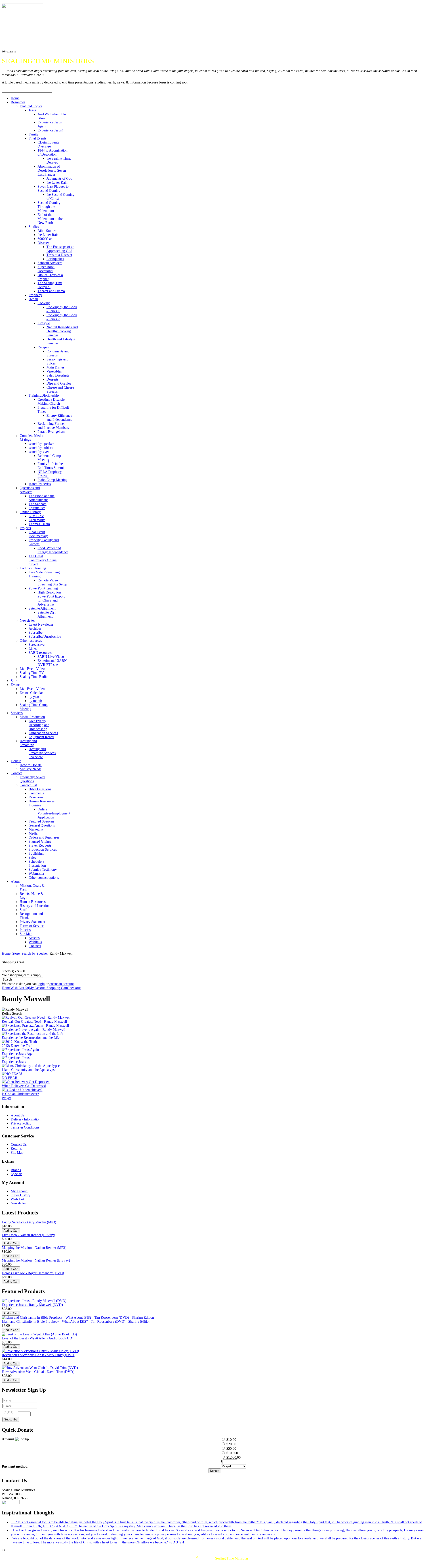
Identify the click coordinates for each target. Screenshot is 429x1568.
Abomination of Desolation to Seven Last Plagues (52, 170)
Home (15, 98)
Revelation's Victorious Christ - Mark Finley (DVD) (38, 1355)
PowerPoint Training (43, 588)
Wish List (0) (20, 988)
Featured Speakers (42, 821)
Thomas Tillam (39, 524)
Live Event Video (32, 669)
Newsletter (27, 620)
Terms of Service (32, 926)
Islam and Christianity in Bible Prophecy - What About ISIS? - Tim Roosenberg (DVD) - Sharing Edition (76, 1321)
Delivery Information (25, 1119)
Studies (34, 227)
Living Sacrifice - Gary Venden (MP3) (29, 1222)
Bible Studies (47, 231)
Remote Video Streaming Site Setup (52, 582)
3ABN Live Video (51, 656)
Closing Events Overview (48, 144)
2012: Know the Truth (17, 1045)
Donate (16, 761)
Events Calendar (31, 693)
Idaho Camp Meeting (52, 480)
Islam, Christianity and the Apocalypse (29, 1070)
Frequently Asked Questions (32, 779)
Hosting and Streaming (28, 743)
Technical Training (33, 568)
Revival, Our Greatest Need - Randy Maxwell (34, 1021)
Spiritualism (37, 508)
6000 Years (45, 239)
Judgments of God (59, 178)
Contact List (28, 785)
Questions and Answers (30, 490)
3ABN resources (40, 652)
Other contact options (44, 877)
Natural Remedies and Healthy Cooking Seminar (62, 331)
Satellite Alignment (42, 608)
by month (35, 701)
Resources (18, 102)
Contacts (35, 946)
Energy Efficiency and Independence (59, 417)
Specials (16, 1174)
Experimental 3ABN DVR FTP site (52, 662)
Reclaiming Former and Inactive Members (53, 425)
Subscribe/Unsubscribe (45, 636)
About (15, 881)
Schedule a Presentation (37, 863)
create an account (61, 984)
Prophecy (35, 295)
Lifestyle (44, 323)
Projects (25, 528)
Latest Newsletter (41, 624)
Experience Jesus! (50, 130)
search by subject (41, 448)
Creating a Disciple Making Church (51, 401)
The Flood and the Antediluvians (42, 498)
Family (33, 134)
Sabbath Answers (50, 263)
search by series (40, 484)
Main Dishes (55, 367)
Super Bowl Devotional (46, 269)
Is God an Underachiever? (20, 1094)
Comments (36, 793)
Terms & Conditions (25, 1127)
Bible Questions (40, 789)
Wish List (17, 1199)
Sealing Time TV (32, 673)
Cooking (44, 303)
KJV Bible (36, 516)
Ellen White (37, 520)
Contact (16, 773)
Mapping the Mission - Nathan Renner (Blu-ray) (36, 1260)
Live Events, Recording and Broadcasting (39, 725)
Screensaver (37, 644)
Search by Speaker (34, 953)
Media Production (32, 717)
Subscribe (35, 632)
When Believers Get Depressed (24, 1086)
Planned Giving (40, 841)
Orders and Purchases (44, 837)
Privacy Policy (21, 1123)
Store (14, 681)
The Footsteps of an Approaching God (60, 249)
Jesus (32, 110)
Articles (34, 938)
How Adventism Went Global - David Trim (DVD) (38, 1372)
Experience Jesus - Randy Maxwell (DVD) (32, 1305)
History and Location (35, 906)
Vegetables (54, 371)
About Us (18, 1115)
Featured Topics (31, 106)
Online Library (30, 512)
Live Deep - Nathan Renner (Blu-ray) (28, 1235)
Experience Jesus (14, 1062)
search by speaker (41, 444)
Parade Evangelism (51, 431)
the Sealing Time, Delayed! (58, 160)
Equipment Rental (41, 737)
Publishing (36, 853)
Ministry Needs (30, 769)
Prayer (6, 1098)
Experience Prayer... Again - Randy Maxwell (33, 1029)
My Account (37, 988)
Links (33, 648)
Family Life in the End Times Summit (51, 466)
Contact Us (19, 1144)
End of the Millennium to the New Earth (50, 219)
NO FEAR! (10, 1078)
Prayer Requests (40, 845)
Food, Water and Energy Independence (53, 550)
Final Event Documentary (38, 534)
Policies (25, 930)
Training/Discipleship (44, 395)
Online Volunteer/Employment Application (54, 813)
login (41, 984)
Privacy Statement (32, 922)
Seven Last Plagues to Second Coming (53, 188)
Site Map (26, 934)
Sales (32, 857)
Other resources (31, 640)
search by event (39, 452)
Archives (35, 628)
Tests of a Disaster (59, 255)
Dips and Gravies (58, 383)
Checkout (74, 988)
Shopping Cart (56, 988)
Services (17, 713)
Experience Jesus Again (18, 1054)
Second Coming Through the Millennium (49, 206)
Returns (16, 1148)
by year (34, 697)
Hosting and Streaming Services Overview (42, 753)
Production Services (43, 849)
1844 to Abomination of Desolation (52, 152)
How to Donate (31, 765)
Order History (20, 1195)
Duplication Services (43, 733)
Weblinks (35, 942)
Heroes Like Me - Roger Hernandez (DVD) (33, 1273)
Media (33, 833)
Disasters (44, 243)
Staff (23, 910)
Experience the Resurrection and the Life (30, 1037)
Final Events (37, 138)
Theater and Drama (51, 291)
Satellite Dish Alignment (47, 614)
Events (15, 685)
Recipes (43, 347)
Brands (16, 1170)
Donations (36, 797)
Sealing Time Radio (34, 677)
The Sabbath (37, 504)
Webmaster (36, 873)
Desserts (52, 379)
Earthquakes (55, 259)
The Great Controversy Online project (43, 560)
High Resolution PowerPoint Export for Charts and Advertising (51, 598)
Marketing (36, 829)
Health (33, 299)
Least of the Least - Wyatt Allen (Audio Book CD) (37, 1338)
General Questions (42, 825)
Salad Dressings (57, 375)
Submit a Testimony (43, 869)
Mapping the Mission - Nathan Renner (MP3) (34, 1247)
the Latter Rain (56, 182)
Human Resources (33, 902)
